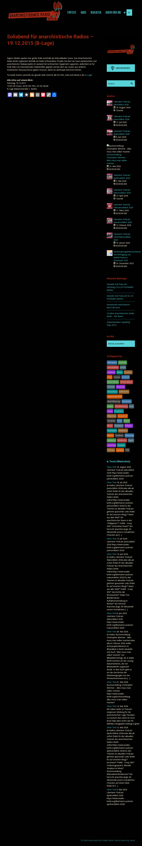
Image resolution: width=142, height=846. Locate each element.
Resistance (123, 430)
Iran (131, 406)
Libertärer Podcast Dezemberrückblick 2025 (122, 237)
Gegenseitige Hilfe (115, 396)
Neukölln (111, 421)
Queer (110, 426)
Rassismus (119, 426)
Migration (112, 416)
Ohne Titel (111, 467)
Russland (119, 435)
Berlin (119, 372)
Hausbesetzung (121, 406)
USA (127, 450)
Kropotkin (119, 411)
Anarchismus (113, 367)
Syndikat (121, 445)
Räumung (129, 435)
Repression (112, 430)
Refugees (128, 426)
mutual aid (122, 416)
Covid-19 (125, 377)
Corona (117, 377)
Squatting (111, 445)
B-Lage (88, 75)
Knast (110, 411)
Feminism (120, 387)
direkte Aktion (126, 382)
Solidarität (122, 440)
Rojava (110, 435)
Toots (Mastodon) (119, 461)
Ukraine (111, 450)
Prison (126, 421)
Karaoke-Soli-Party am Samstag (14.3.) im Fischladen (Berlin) (120, 287)
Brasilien (128, 372)
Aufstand (111, 372)
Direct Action (113, 382)
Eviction (111, 387)
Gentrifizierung (114, 401)
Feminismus (112, 391)
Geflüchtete (124, 391)
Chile (110, 377)
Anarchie (122, 362)
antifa (123, 367)
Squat (131, 440)
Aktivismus (112, 362)
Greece (110, 406)
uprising (120, 450)
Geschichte (126, 401)
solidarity (111, 440)
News (119, 421)
